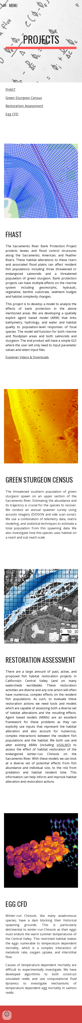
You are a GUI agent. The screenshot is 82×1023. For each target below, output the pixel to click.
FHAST (11, 89)
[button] (4, 5)
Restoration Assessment (24, 105)
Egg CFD (12, 114)
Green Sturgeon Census (24, 97)
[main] (41, 41)
